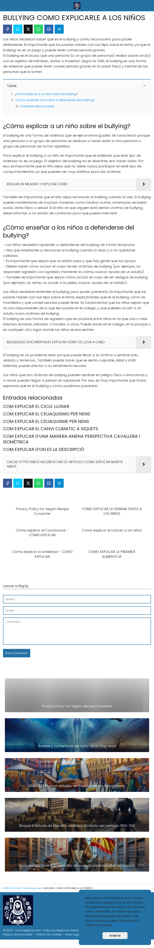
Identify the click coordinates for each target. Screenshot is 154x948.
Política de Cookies (49, 934)
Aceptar (115, 935)
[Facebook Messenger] (17, 29)
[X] (28, 29)
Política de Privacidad (17, 934)
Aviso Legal (72, 934)
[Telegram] (59, 29)
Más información (124, 925)
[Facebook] (7, 29)
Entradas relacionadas (37, 106)
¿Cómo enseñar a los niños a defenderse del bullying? (55, 100)
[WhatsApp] (38, 29)
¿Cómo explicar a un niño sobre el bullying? (46, 94)
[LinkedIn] (48, 29)
